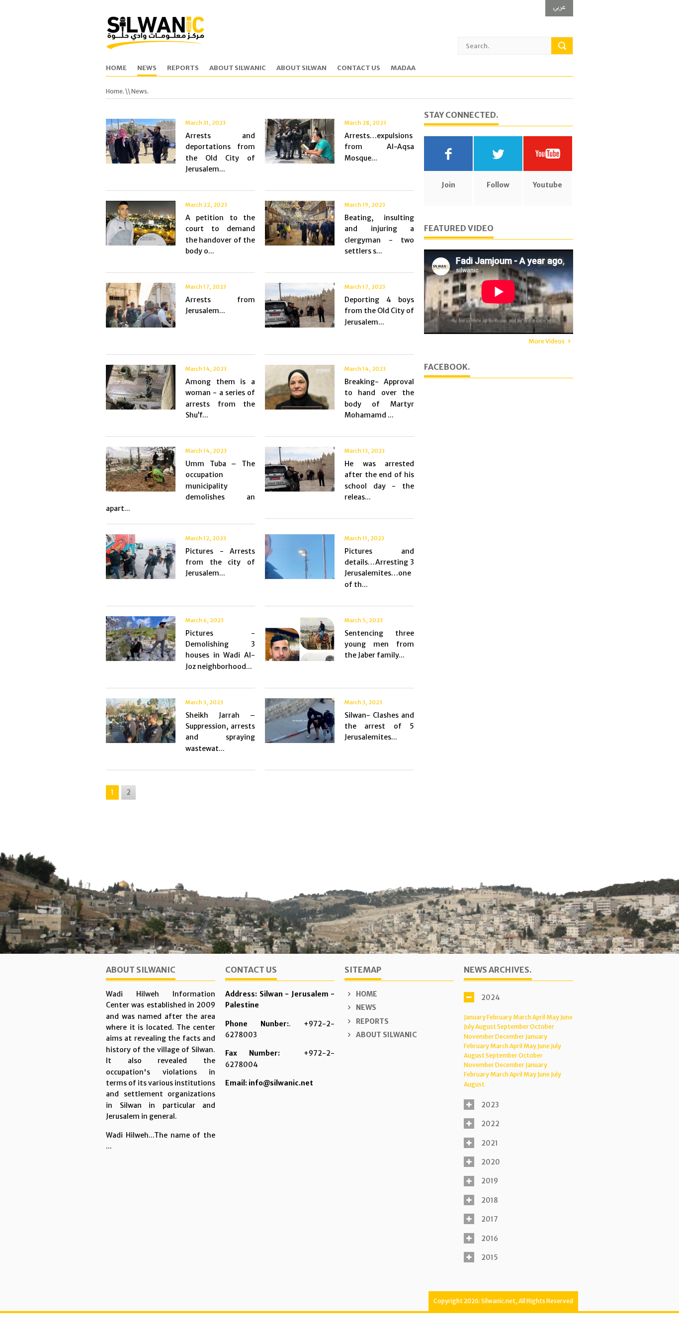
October (542, 1026)
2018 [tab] (489, 1200)
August (485, 1026)
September (513, 1026)
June (566, 1017)
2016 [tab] (489, 1238)
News (147, 68)
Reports (183, 68)
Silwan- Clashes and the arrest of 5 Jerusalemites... (379, 726)
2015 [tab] (489, 1257)
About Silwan (301, 68)
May (552, 1017)
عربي (559, 6)
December (509, 1036)
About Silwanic (237, 68)
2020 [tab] (490, 1162)
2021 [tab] (489, 1143)
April (538, 1017)
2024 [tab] (490, 997)
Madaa (403, 68)
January (475, 1017)
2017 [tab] (489, 1219)
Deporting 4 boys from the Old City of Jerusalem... (379, 311)
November (479, 1036)
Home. (115, 91)
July (469, 1026)
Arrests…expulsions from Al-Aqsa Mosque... (379, 147)
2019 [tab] (489, 1180)
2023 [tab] (490, 1104)
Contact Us (358, 68)
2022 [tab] (490, 1123)
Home (116, 68)
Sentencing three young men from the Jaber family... (379, 644)
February (499, 1017)
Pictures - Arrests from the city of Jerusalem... (220, 562)
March (522, 1017)
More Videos (546, 341)
